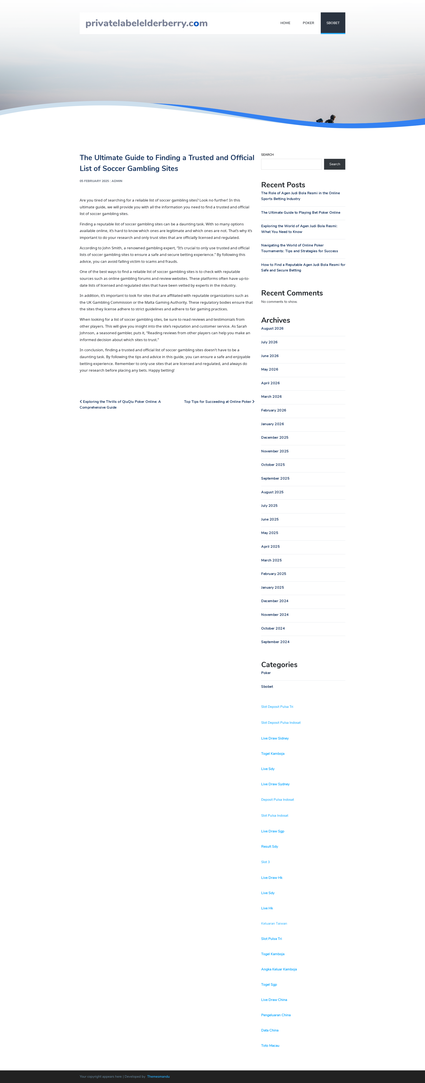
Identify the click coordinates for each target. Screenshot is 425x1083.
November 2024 (275, 614)
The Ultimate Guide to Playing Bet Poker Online (300, 212)
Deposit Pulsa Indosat (277, 799)
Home (285, 23)
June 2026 (270, 355)
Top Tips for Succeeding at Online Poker (218, 401)
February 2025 (273, 573)
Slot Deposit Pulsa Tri (277, 707)
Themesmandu (158, 1076)
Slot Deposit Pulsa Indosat (281, 722)
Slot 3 (265, 862)
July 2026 (269, 342)
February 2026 (273, 410)
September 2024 (275, 641)
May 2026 (269, 369)
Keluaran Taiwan (274, 923)
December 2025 (275, 437)
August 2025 (272, 492)
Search (267, 155)
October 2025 (273, 464)
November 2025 (275, 451)
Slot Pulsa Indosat (274, 815)
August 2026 (272, 328)
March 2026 (271, 396)
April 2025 (270, 546)
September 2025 (275, 478)
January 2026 (272, 424)
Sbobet (333, 23)
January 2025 (272, 587)
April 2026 (270, 383)
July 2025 (269, 505)
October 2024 (273, 628)
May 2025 (269, 532)
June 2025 (270, 519)
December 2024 (275, 601)
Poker (308, 23)
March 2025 (271, 560)
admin (117, 181)
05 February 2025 (94, 181)
